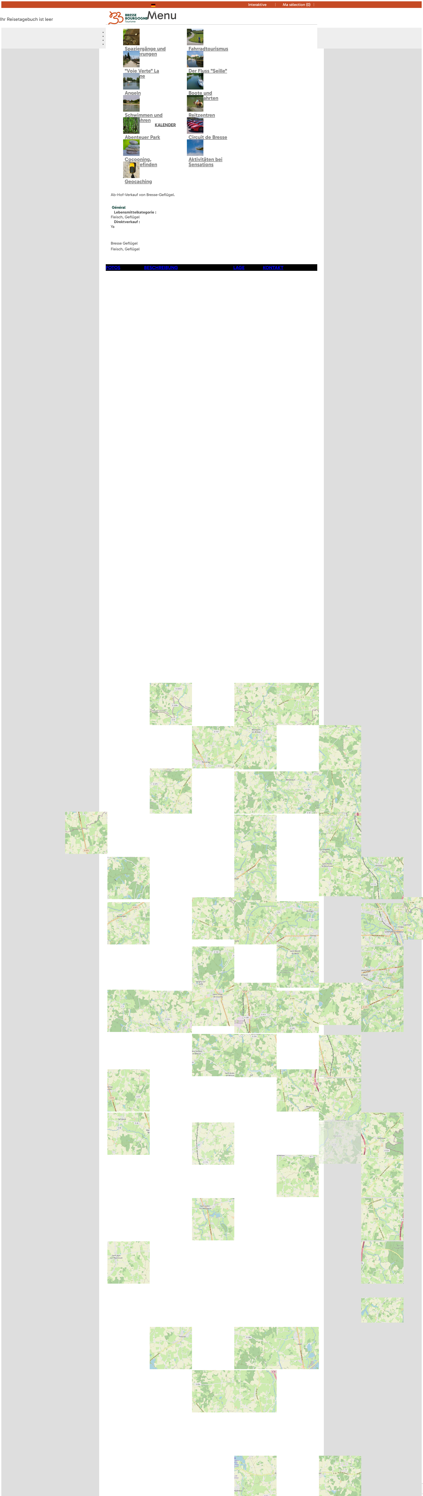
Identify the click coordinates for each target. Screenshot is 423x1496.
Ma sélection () (296, 4)
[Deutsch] (160, 4)
